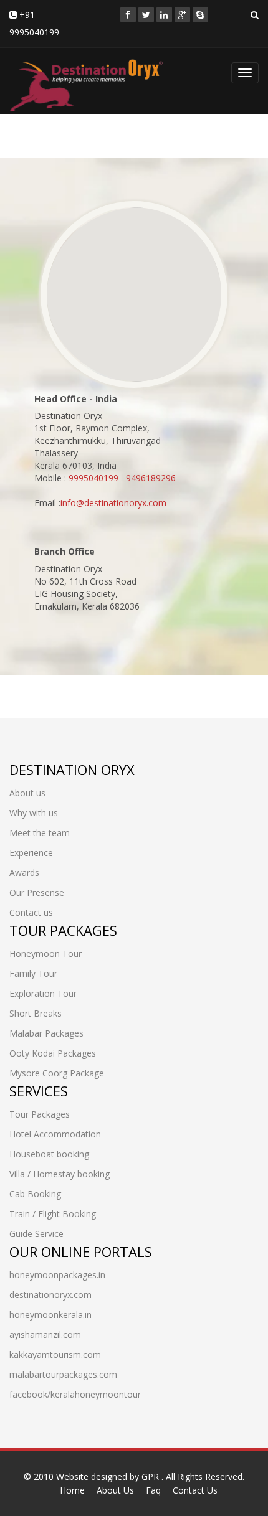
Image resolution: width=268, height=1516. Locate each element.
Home (72, 1490)
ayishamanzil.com (45, 1334)
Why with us (33, 813)
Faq (153, 1490)
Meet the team (39, 833)
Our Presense (36, 892)
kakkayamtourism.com (55, 1354)
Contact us (31, 912)
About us (27, 793)
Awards (24, 872)
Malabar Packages (46, 1033)
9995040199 (93, 478)
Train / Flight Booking (52, 1214)
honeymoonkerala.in (50, 1315)
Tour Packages (39, 1114)
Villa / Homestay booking (59, 1174)
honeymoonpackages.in (57, 1275)
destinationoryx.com (50, 1295)
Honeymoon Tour (45, 953)
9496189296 (151, 478)
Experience (31, 853)
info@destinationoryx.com (113, 503)
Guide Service (36, 1234)
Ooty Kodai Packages (52, 1053)
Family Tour (33, 973)
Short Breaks (35, 1013)
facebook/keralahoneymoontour (75, 1394)
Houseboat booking (49, 1154)
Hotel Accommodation (55, 1134)
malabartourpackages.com (63, 1374)
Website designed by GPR (108, 1476)
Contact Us (195, 1490)
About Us (115, 1490)
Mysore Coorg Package (56, 1073)
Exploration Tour (43, 993)
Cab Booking (35, 1194)
